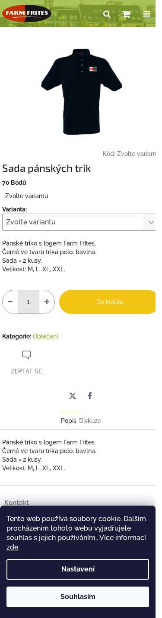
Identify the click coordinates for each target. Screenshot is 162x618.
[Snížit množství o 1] (10, 302)
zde (12, 547)
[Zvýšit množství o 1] (46, 302)
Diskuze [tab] (90, 420)
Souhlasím (77, 597)
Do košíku (109, 301)
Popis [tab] (68, 420)
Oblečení (45, 336)
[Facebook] (90, 396)
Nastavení (78, 569)
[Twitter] (72, 396)
